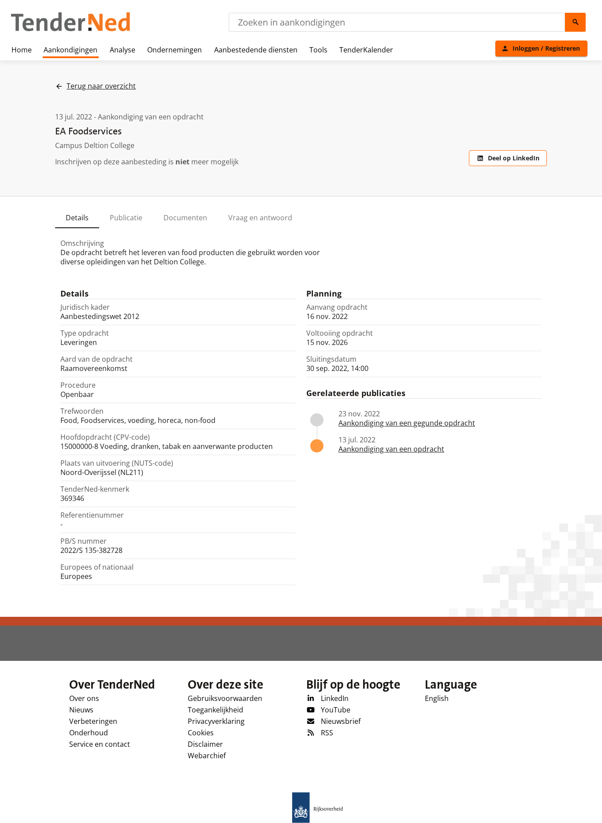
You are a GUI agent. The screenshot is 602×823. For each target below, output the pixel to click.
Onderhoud (88, 733)
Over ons (84, 698)
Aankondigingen (70, 50)
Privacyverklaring (216, 721)
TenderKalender (366, 50)
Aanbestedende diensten (255, 50)
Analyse (122, 50)
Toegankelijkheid (215, 710)
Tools (318, 50)
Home (21, 50)
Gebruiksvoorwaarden (225, 698)
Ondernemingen (174, 50)
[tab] (77, 217)
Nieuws (81, 710)
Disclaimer (205, 744)
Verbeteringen (93, 721)
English (437, 698)
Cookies (201, 733)
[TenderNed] (70, 30)
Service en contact (99, 744)
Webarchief (207, 755)
